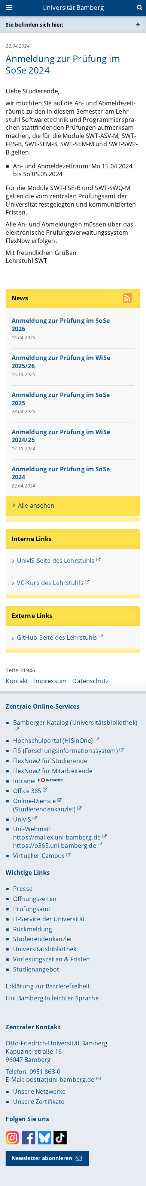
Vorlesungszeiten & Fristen (51, 959)
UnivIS (22, 819)
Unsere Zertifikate (39, 1102)
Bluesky (44, 1137)
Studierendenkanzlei (42, 939)
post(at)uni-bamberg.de (60, 1079)
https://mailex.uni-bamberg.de (57, 837)
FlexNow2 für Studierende (50, 761)
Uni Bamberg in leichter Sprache (52, 998)
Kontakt (17, 681)
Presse (23, 889)
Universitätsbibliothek (44, 949)
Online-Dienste (34, 801)
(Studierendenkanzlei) (44, 809)
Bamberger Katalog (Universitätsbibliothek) (75, 722)
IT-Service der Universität (49, 919)
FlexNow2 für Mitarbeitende (53, 771)
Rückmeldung (32, 929)
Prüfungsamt (32, 909)
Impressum (50, 681)
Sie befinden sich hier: (34, 24)
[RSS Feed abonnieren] (128, 299)
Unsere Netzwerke (39, 1091)
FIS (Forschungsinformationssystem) (65, 751)
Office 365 (27, 791)
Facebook (28, 1137)
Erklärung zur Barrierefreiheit (48, 986)
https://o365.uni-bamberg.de (54, 845)
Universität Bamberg (73, 7)
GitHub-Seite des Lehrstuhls (57, 637)
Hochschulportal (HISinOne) (53, 740)
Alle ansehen (36, 505)
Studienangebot (36, 969)
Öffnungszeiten (35, 899)
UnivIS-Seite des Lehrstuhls (56, 560)
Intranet (24, 781)
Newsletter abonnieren (42, 1158)
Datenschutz (90, 681)
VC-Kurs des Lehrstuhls (50, 583)
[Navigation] (10, 8)
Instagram (12, 1137)
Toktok (60, 1137)
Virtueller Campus (39, 856)
